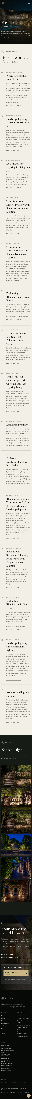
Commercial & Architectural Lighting (22, 1032)
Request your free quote (12, 973)
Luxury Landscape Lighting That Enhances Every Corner (16, 338)
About (2, 1031)
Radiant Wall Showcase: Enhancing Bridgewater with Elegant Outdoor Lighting (17, 558)
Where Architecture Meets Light (16, 77)
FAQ (2, 1028)
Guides (3, 1026)
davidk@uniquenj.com (9, 957)
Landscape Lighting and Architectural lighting (16, 646)
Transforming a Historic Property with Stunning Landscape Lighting (18, 206)
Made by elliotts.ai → (7, 1096)
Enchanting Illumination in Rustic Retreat (17, 297)
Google (22, 1083)
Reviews (3, 1020)
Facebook (14, 1083)
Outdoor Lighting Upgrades (23, 1025)
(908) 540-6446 (7, 954)
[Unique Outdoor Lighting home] (7, 3)
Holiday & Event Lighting (23, 1018)
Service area (5, 1092)
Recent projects (5, 1023)
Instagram (5, 1083)
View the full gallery (8, 906)
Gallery (3, 1018)
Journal (3, 1033)
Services (3, 1015)
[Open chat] (29, 1096)
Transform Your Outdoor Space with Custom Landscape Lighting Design (16, 382)
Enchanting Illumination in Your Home (17, 604)
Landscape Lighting (21, 1015)
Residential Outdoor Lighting (22, 1021)
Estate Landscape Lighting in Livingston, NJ (18, 167)
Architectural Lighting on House (18, 694)
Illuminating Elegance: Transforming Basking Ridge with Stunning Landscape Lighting (18, 504)
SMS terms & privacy (16, 1092)
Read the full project (13, 105)
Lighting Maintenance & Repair (22, 1028)
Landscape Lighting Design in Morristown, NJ (17, 122)
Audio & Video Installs (22, 1036)
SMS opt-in (27, 1092)
